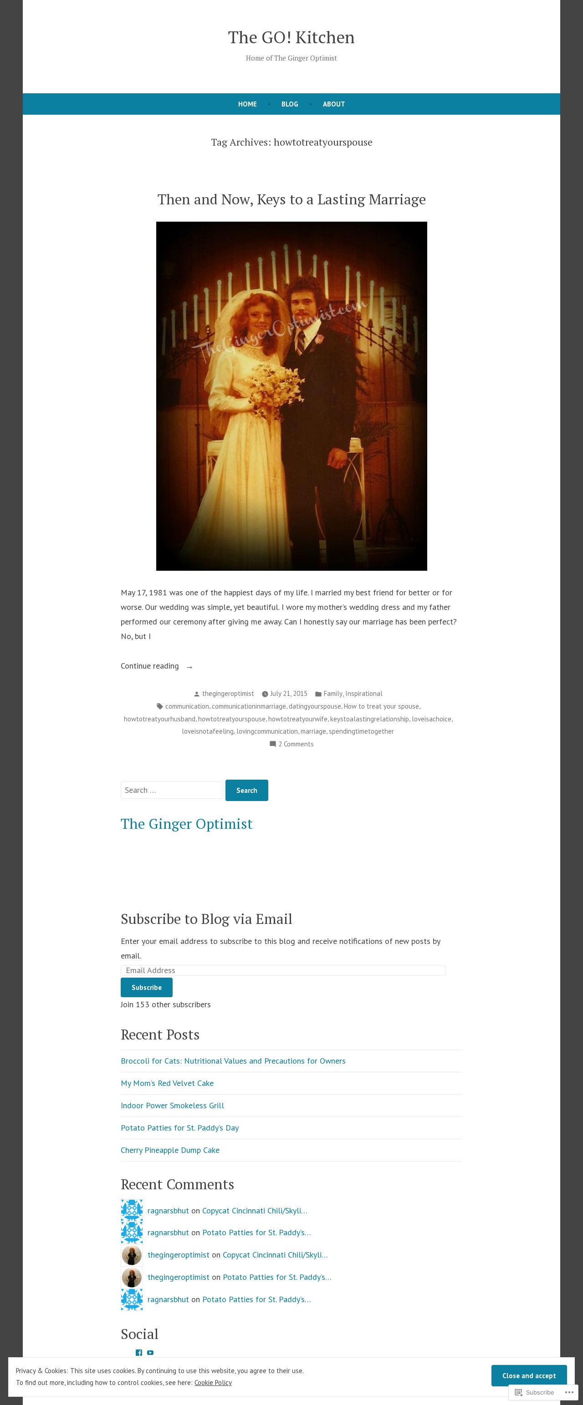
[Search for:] (173, 790)
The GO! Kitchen (291, 36)
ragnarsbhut (168, 1210)
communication (187, 706)
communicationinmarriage (249, 706)
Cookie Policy (213, 1382)
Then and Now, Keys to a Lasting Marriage (292, 199)
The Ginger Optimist (187, 823)
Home (247, 104)
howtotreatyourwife (297, 719)
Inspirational (364, 693)
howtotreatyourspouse (232, 719)
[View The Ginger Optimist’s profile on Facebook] (139, 1352)
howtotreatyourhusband (159, 719)
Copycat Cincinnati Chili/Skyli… (254, 1210)
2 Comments (296, 745)
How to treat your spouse (381, 706)
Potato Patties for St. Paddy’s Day (180, 1127)
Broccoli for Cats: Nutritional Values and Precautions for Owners (233, 1060)
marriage (313, 731)
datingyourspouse (315, 706)
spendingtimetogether (361, 731)
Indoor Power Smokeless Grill (172, 1105)
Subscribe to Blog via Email (206, 918)
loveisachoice (431, 719)
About (334, 104)
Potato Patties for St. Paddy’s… (256, 1232)
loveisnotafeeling (208, 731)
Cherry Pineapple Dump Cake (170, 1150)
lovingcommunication (267, 731)
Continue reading (151, 666)
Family (333, 693)
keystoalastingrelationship (369, 719)
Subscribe (147, 987)
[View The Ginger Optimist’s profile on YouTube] (150, 1352)
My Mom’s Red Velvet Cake (167, 1083)
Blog (289, 104)
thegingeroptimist (228, 693)
